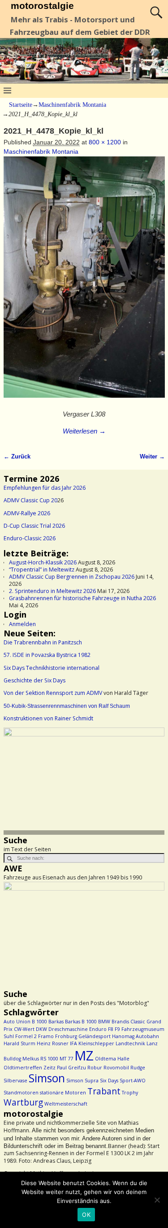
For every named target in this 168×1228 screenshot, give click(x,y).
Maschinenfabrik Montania (72, 104)
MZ (84, 1055)
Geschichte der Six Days (34, 680)
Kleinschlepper (96, 1043)
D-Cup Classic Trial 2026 (34, 526)
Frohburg (66, 1036)
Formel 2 (26, 1036)
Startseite (20, 104)
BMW (104, 1021)
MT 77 (66, 1059)
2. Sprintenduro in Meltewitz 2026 (52, 591)
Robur (94, 1067)
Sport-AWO (133, 1080)
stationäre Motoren (63, 1092)
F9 (117, 1029)
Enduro (98, 1029)
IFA (73, 1043)
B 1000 (39, 1021)
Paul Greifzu (71, 1067)
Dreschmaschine (68, 1029)
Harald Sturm (19, 1043)
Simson (47, 1078)
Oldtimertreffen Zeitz (30, 1067)
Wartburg (23, 1102)
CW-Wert (24, 1029)
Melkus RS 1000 (40, 1059)
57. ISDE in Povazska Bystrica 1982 (47, 655)
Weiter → (152, 457)
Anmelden (22, 624)
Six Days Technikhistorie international (51, 668)
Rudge (137, 1067)
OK (86, 1214)
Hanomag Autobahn (135, 1036)
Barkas (56, 1021)
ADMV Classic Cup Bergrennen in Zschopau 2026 (71, 576)
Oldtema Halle (112, 1059)
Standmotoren (21, 1092)
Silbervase (15, 1080)
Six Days (109, 1080)
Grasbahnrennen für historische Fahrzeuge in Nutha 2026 (82, 598)
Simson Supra (82, 1080)
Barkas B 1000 (81, 1021)
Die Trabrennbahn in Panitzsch (43, 642)
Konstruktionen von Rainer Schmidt (48, 718)
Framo (46, 1036)
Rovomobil (116, 1067)
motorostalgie (42, 5)
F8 (110, 1029)
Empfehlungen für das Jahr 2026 (45, 488)
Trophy (130, 1092)
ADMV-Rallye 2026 (27, 513)
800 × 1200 (105, 142)
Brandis (120, 1021)
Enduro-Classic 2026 (30, 538)
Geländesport (94, 1036)
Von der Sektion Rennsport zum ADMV (53, 693)
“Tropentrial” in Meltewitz (41, 569)
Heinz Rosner (53, 1043)
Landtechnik (130, 1043)
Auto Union (17, 1021)
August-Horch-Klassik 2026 (43, 562)
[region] (84, 781)
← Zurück (17, 457)
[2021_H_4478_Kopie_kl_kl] (84, 281)
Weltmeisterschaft (65, 1104)
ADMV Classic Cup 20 (30, 500)
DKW (41, 1029)
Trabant (104, 1091)
